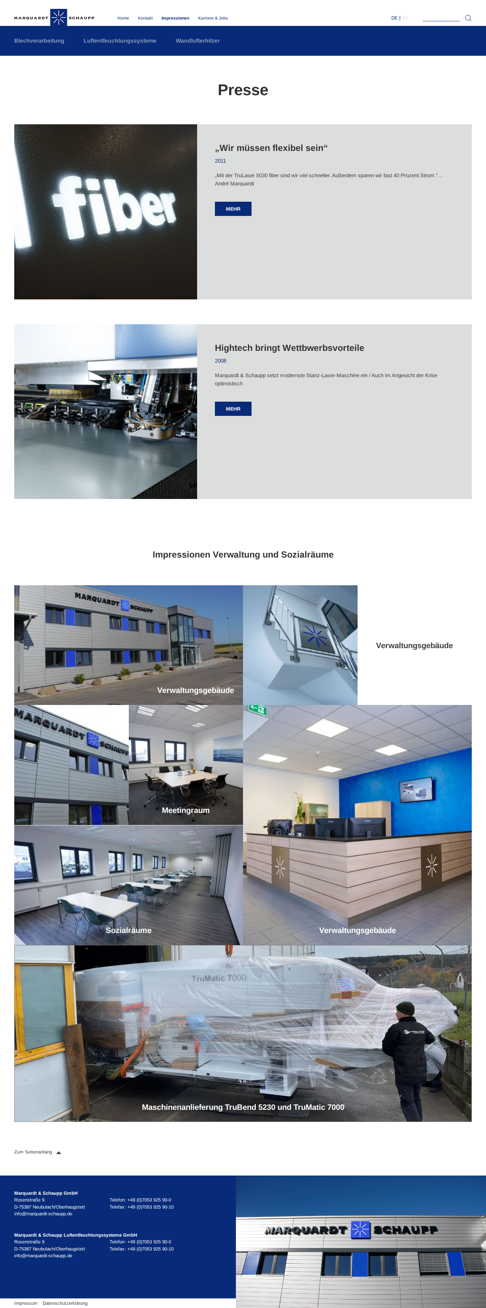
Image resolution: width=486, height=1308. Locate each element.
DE (394, 18)
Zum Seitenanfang (33, 1152)
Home (123, 18)
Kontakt (145, 18)
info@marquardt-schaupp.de (43, 1213)
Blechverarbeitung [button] (39, 41)
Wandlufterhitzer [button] (198, 41)
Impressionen (175, 18)
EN (405, 18)
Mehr (233, 209)
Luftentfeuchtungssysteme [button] (120, 41)
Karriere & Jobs (213, 18)
